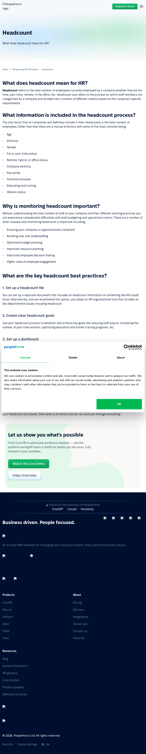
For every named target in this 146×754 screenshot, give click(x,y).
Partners (78, 609)
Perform (7, 616)
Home (5, 69)
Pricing (77, 602)
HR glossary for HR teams (25, 69)
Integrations (80, 616)
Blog (5, 658)
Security (7, 744)
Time (5, 638)
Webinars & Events (14, 694)
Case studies (10, 680)
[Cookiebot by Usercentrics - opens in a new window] (126, 347)
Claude (72, 509)
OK (119, 403)
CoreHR (7, 602)
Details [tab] (73, 357)
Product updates (13, 687)
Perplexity (87, 509)
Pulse (5, 631)
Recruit (7, 609)
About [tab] (121, 357)
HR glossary (10, 673)
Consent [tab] (25, 357)
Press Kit (78, 638)
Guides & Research (14, 665)
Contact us (80, 631)
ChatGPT (57, 509)
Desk (5, 623)
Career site (80, 623)
